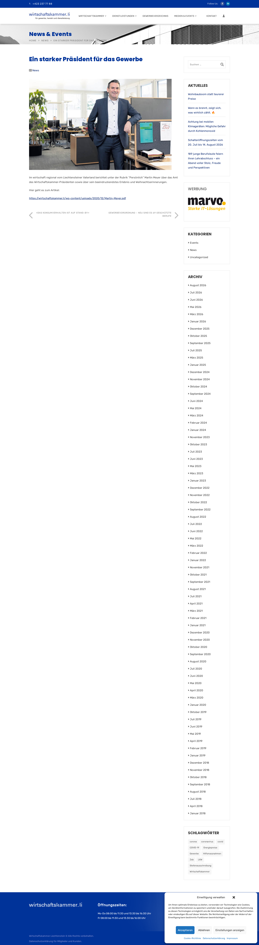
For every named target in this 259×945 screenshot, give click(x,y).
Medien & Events (184, 16)
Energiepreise (210, 847)
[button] (234, 897)
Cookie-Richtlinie (192, 938)
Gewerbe (194, 853)
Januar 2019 (197, 755)
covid (220, 841)
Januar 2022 (198, 560)
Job (192, 859)
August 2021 (198, 589)
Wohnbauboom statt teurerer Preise (206, 96)
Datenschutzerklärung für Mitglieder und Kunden (55, 941)
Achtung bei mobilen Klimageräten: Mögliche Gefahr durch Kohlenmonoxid (207, 126)
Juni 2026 (196, 299)
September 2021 (200, 581)
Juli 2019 (195, 719)
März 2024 (196, 415)
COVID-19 (194, 847)
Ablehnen (204, 930)
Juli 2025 (196, 350)
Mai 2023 (195, 466)
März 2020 (196, 697)
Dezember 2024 (199, 372)
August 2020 (198, 661)
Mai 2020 (196, 683)
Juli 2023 (196, 451)
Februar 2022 (198, 553)
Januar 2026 (198, 321)
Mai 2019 (195, 733)
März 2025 (196, 357)
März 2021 (196, 610)
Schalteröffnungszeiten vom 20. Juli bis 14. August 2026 (205, 142)
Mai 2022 (195, 538)
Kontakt (211, 16)
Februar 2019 (198, 748)
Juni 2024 (196, 401)
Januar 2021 (197, 625)
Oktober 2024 (198, 386)
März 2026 (196, 314)
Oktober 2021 (198, 574)
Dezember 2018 (199, 762)
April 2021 (196, 603)
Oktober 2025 (198, 336)
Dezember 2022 (199, 487)
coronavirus (207, 841)
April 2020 (196, 690)
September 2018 (200, 784)
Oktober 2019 (198, 712)
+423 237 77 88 (42, 3)
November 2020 (200, 639)
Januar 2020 (198, 704)
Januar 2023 (198, 480)
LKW (200, 859)
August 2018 (198, 791)
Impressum (232, 938)
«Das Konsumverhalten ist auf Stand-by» (62, 213)
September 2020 (200, 654)
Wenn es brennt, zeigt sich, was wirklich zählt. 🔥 (204, 110)
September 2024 (200, 393)
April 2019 (196, 741)
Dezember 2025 (199, 328)
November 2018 (199, 770)
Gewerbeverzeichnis (155, 16)
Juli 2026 (196, 292)
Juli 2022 (196, 524)
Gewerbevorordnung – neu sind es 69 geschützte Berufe (140, 214)
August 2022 (198, 516)
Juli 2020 (196, 668)
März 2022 (196, 545)
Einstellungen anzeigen (229, 930)
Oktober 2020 (198, 647)
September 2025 (200, 343)
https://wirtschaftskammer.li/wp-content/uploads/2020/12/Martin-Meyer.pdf (77, 198)
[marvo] (207, 204)
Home (32, 40)
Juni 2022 (196, 531)
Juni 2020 (196, 676)
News (45, 40)
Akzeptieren (185, 930)
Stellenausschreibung (200, 865)
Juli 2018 (196, 798)
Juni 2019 (196, 726)
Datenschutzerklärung (214, 938)
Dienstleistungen (123, 16)
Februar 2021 (198, 618)
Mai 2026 (195, 307)
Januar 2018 (198, 813)
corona (193, 841)
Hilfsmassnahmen (212, 853)
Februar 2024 (198, 422)
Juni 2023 (196, 459)
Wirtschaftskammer (91, 16)
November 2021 (199, 567)
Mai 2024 (195, 408)
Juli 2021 (195, 596)
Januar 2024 (198, 430)
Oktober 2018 (198, 777)
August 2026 (198, 285)
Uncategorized (199, 257)
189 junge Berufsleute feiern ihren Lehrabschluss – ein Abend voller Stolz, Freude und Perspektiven (205, 160)
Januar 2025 (198, 364)
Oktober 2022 (198, 502)
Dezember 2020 (200, 632)
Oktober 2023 (198, 444)
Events (194, 242)
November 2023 (200, 437)
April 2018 (196, 806)
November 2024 (200, 379)
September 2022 (200, 509)
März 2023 (196, 473)
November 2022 (200, 495)
